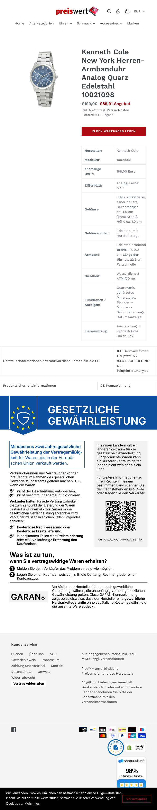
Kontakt (57, 666)
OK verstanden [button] (136, 798)
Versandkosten (118, 110)
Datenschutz (21, 672)
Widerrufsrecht (23, 677)
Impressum (50, 660)
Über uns (36, 654)
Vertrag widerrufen (28, 683)
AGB (53, 654)
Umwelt (44, 672)
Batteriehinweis (23, 660)
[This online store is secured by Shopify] (135, 751)
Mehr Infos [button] (32, 803)
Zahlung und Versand (28, 666)
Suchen (17, 654)
